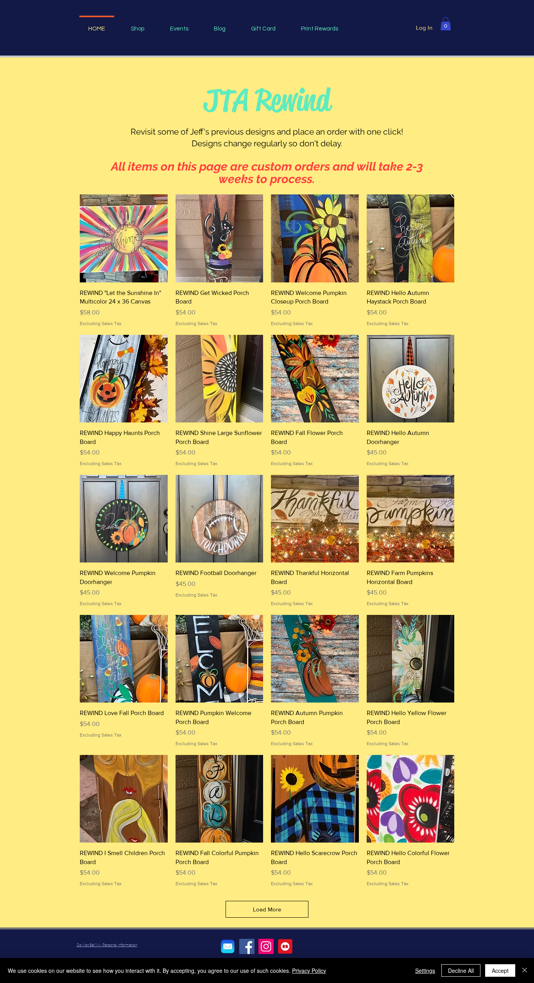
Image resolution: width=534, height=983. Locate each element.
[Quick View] (124, 238)
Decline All (461, 970)
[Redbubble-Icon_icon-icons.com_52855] (285, 946)
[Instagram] (266, 946)
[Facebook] (246, 946)
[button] (445, 23)
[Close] (524, 970)
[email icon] (227, 946)
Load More (267, 909)
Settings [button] (425, 970)
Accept (500, 970)
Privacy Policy (309, 970)
